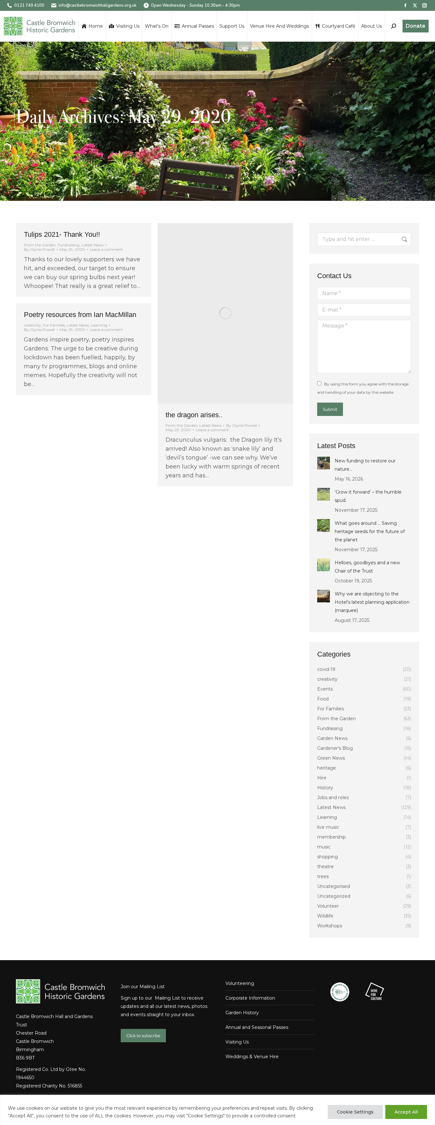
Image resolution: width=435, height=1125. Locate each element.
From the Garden (40, 245)
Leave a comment (106, 249)
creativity (32, 325)
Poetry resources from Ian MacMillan (80, 315)
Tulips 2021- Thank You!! (62, 234)
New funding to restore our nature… (365, 465)
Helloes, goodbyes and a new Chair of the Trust (367, 567)
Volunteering (239, 983)
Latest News (92, 245)
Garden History (242, 1013)
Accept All (406, 1112)
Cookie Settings (355, 1112)
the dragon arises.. (194, 415)
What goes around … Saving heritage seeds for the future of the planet (370, 531)
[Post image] (323, 463)
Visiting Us (237, 1042)
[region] (217, 1110)
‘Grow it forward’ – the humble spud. (368, 496)
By (39, 249)
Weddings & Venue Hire (252, 1056)
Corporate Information (250, 998)
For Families (54, 325)
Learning (99, 325)
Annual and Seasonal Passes (256, 1027)
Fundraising (69, 245)
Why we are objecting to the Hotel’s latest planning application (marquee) (372, 602)
